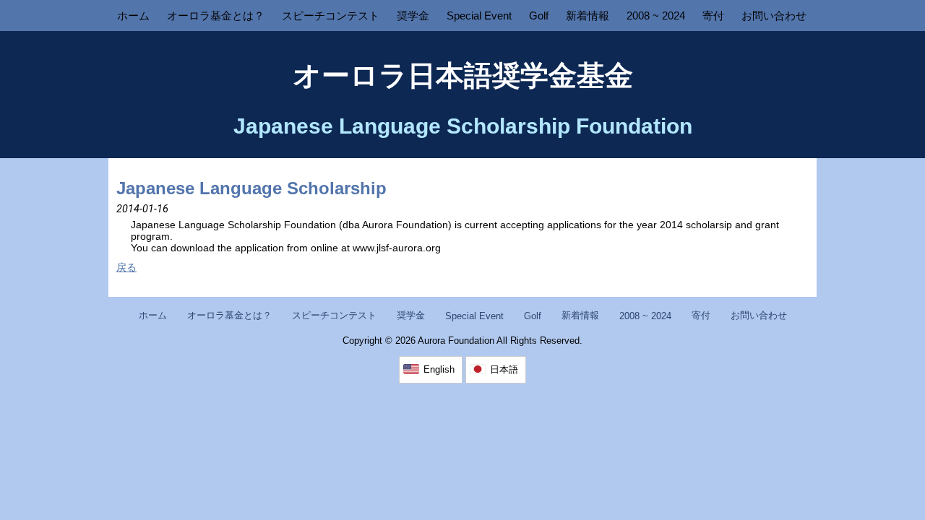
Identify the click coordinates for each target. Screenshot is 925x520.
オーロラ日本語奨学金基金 (463, 75)
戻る (126, 267)
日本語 (504, 369)
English (439, 369)
